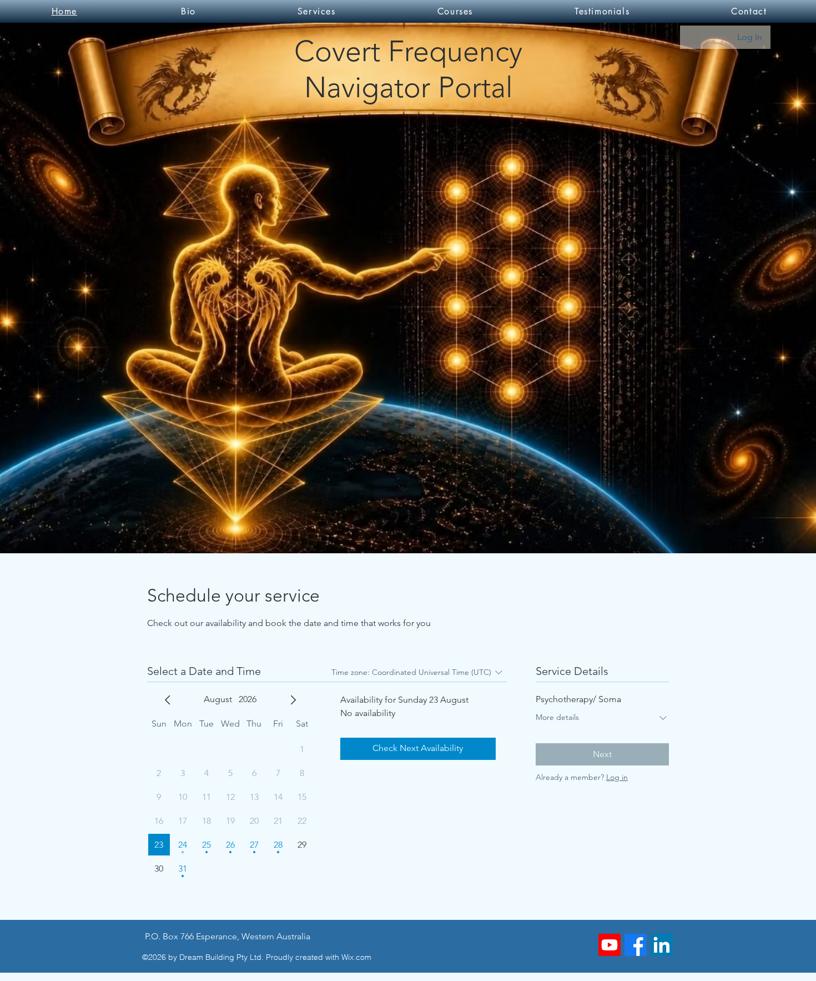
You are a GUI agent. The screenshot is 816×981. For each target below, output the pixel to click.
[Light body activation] (609, 945)
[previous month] (167, 700)
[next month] (293, 700)
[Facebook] (635, 945)
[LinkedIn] (662, 945)
